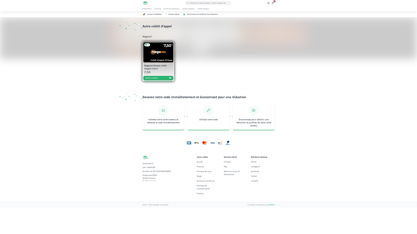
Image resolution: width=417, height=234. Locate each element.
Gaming (157, 9)
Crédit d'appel (203, 9)
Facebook (255, 171)
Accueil (200, 162)
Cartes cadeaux (188, 9)
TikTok (253, 162)
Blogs (199, 176)
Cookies (200, 193)
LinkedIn (254, 181)
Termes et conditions (206, 181)
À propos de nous (204, 171)
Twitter (254, 176)
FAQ (225, 166)
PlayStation (147, 9)
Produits (200, 166)
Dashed (271, 205)
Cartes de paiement (171, 9)
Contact (227, 162)
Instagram (255, 166)
